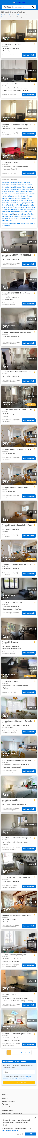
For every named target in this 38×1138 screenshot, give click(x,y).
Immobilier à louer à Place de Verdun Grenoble (17, 185)
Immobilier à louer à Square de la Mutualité (16, 182)
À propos (5, 1104)
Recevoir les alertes (19, 1082)
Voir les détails (29, 55)
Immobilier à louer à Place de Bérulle (14, 189)
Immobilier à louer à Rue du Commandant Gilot (17, 200)
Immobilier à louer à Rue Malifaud (18, 198)
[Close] (35, 1117)
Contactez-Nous (7, 1107)
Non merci (19, 1134)
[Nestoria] (19, 3)
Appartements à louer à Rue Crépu (13, 223)
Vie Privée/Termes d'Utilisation (12, 1113)
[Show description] (35, 44)
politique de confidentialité (21, 1078)
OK (30, 1134)
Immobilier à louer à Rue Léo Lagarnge (14, 203)
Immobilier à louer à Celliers (13, 15)
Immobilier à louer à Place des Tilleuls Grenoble (17, 187)
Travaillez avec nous (8, 1101)
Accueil (3, 15)
